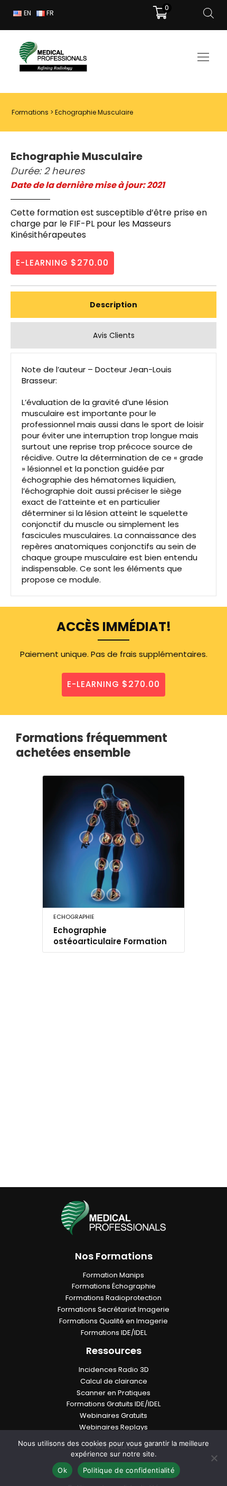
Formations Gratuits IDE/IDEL (113, 1404)
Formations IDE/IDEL (114, 1333)
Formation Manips (113, 1275)
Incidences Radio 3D (114, 1370)
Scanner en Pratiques (113, 1393)
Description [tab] (113, 304)
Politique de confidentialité (129, 1470)
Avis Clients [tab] (114, 335)
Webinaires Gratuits (113, 1415)
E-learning (62, 262)
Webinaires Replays (113, 1427)
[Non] (214, 1458)
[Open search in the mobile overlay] (208, 13)
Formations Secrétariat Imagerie (113, 1309)
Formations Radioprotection (113, 1298)
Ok (62, 1470)
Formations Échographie (114, 1286)
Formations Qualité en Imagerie (113, 1321)
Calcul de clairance (113, 1381)
